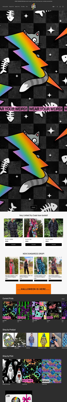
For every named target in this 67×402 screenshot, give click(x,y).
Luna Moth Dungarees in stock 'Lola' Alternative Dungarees (40, 276)
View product (13, 244)
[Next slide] (63, 311)
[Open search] (57, 6)
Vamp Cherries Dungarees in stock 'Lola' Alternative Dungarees (55, 276)
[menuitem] (27, 6)
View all (63, 298)
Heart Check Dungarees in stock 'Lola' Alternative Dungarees (11, 276)
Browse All (33, 207)
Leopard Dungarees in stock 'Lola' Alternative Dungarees (26, 276)
